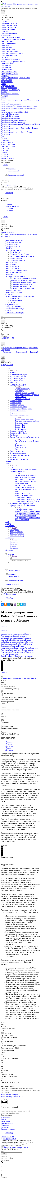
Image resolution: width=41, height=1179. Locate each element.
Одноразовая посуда (22, 389)
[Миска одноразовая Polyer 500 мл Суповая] (18, 678)
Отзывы (8, 744)
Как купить (14, 530)
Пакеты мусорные (13, 642)
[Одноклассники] (5, 604)
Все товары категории (9, 1094)
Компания (14, 542)
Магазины (5, 1125)
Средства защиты (18, 652)
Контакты (5, 1127)
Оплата (8, 748)
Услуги (12, 467)
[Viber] (15, 604)
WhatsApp (9, 193)
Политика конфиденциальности (15, 1147)
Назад (14, 370)
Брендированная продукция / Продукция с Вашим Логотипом (27, 511)
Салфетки (12, 650)
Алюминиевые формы (9, 636)
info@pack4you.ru (9, 185)
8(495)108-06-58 (7, 158)
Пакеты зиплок (19, 640)
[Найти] (3, 12)
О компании (5, 1117)
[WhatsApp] (18, 604)
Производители (7, 1123)
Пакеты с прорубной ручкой (15, 644)
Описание (9, 742)
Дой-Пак (9, 640)
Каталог (13, 372)
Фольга (11, 656)
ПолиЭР (4, 672)
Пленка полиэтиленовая (24, 419)
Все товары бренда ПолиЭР (12, 1096)
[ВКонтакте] (2, 604)
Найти (4, 1154)
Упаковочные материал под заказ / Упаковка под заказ (25, 476)
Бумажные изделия (15, 638)
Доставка (9, 750)
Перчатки (14, 646)
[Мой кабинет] (2, 340)
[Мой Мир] (8, 604)
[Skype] (21, 604)
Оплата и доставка (8, 1129)
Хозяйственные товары (23, 656)
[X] (11, 604)
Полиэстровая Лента (22, 648)
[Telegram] (24, 604)
